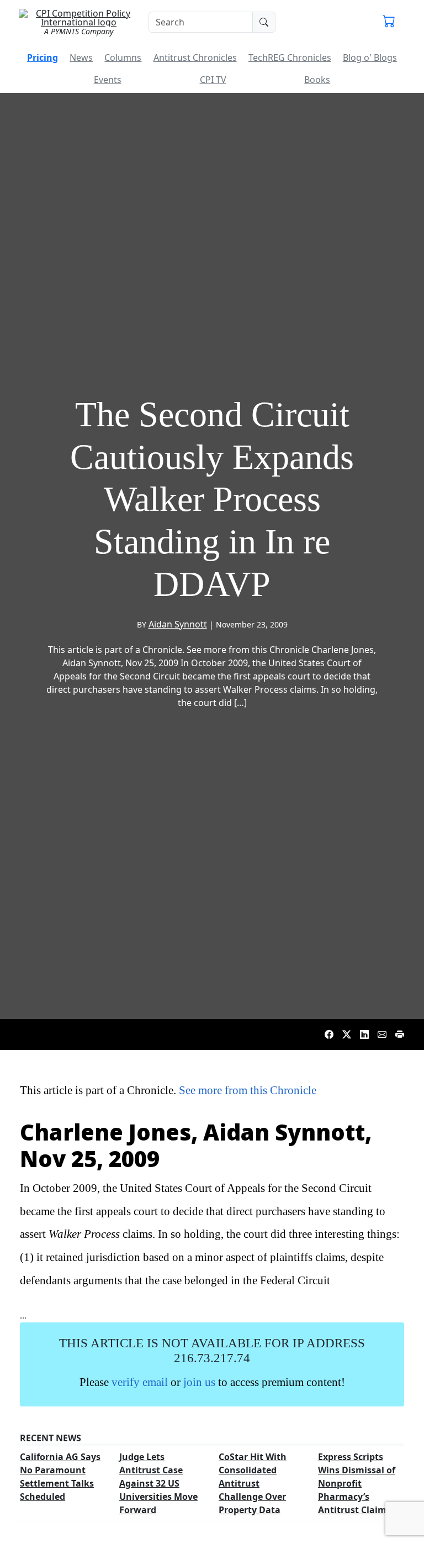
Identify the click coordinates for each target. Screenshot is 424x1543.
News (81, 57)
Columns (122, 57)
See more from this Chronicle (247, 1090)
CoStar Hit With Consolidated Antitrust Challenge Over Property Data (253, 1483)
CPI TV (213, 80)
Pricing (42, 57)
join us (199, 1381)
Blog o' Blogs (370, 57)
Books (317, 80)
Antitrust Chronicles (195, 57)
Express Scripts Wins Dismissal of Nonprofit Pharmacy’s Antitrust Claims (356, 1483)
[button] (389, 22)
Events (107, 80)
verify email (140, 1381)
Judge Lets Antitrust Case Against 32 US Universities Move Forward (158, 1483)
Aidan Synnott (178, 624)
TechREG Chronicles (289, 57)
